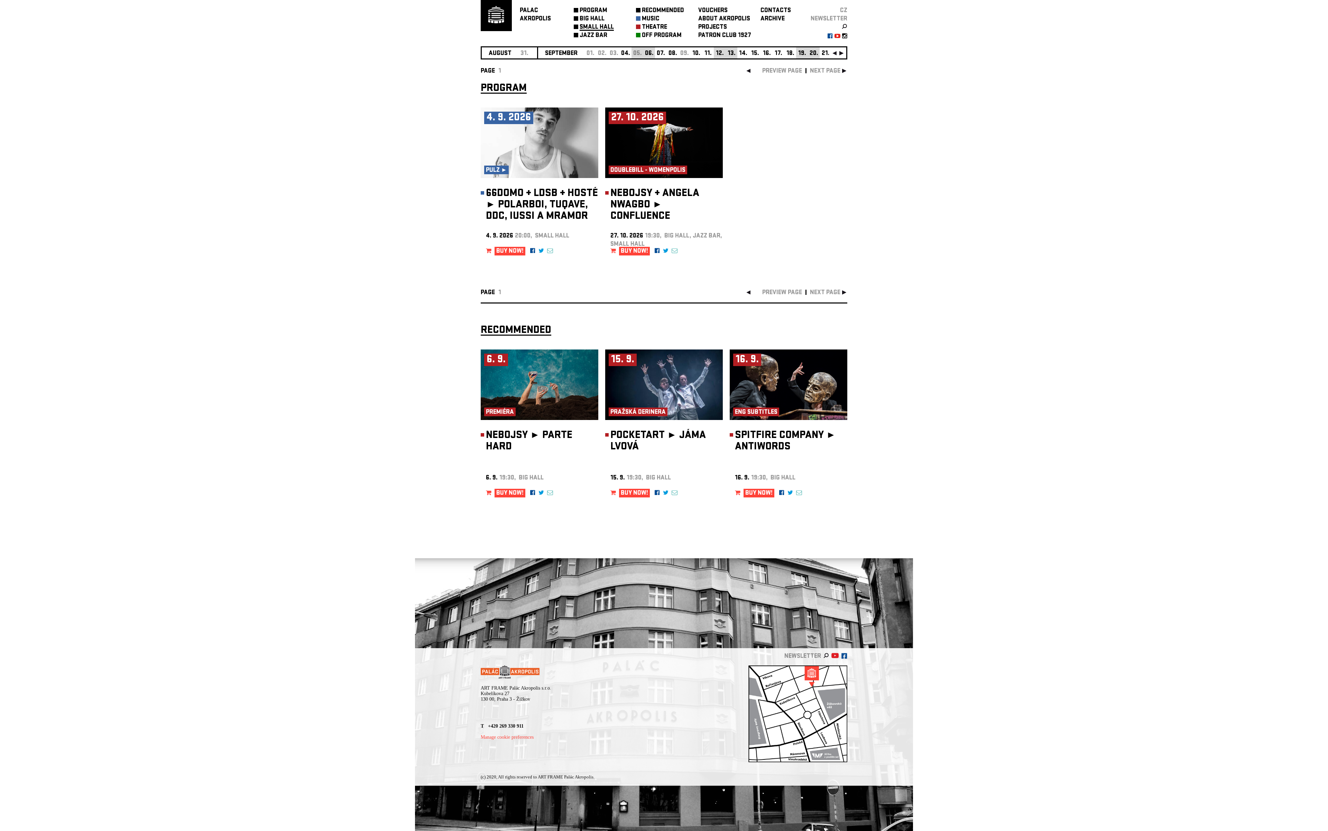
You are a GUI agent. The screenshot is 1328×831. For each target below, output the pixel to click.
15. (755, 54)
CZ (843, 11)
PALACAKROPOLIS (535, 15)
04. (625, 54)
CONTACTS (775, 11)
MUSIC (651, 19)
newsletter (829, 19)
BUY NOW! (510, 251)
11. (708, 54)
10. (696, 54)
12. (720, 54)
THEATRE (654, 27)
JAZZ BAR (593, 36)
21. (826, 54)
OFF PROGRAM (662, 36)
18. (790, 54)
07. (661, 54)
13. (732, 54)
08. (672, 54)
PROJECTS (712, 27)
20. (814, 54)
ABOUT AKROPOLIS (724, 19)
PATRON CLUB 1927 (724, 36)
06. (649, 54)
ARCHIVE (772, 19)
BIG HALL (592, 19)
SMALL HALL (597, 27)
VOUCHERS (713, 11)
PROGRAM (593, 11)
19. (802, 54)
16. (767, 54)
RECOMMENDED (663, 11)
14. (743, 54)
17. (778, 54)
